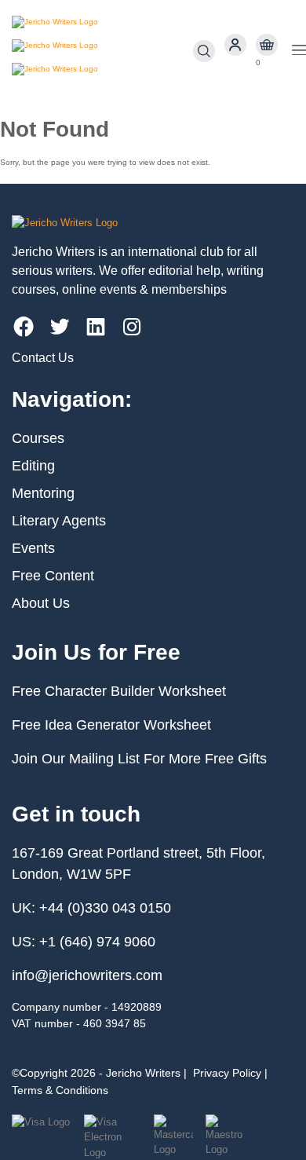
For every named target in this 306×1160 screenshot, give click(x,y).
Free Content (53, 576)
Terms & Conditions (60, 1090)
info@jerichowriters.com (87, 975)
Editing (33, 466)
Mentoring (43, 493)
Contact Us (43, 357)
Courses (38, 438)
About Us (41, 603)
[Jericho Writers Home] (102, 51)
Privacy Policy (227, 1073)
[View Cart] (267, 45)
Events (33, 548)
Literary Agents (59, 521)
